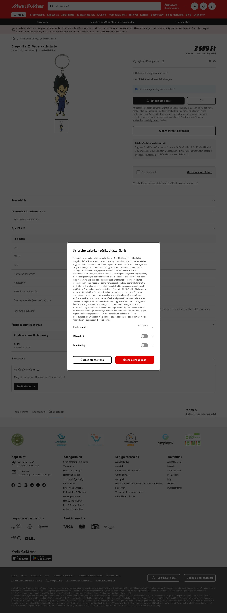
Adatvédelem (78, 320)
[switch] (144, 336)
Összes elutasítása (92, 360)
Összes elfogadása (134, 360)
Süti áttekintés (104, 320)
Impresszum (91, 320)
